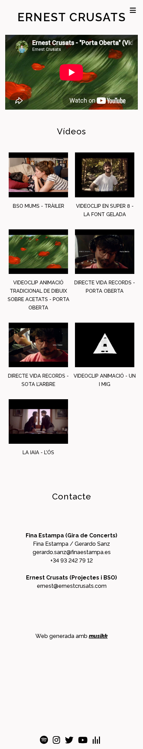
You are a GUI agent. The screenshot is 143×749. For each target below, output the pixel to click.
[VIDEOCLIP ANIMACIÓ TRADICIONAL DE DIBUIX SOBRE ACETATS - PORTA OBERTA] (38, 251)
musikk (98, 636)
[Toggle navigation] (133, 10)
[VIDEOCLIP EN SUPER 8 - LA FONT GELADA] (104, 174)
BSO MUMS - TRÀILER (38, 206)
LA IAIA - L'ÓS (38, 452)
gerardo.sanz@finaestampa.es (72, 552)
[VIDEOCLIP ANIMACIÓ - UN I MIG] (104, 345)
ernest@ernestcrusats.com (72, 586)
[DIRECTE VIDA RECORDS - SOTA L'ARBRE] (38, 345)
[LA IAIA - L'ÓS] (38, 421)
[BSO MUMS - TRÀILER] (38, 174)
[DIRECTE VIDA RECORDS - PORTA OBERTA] (104, 251)
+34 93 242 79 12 (71, 560)
